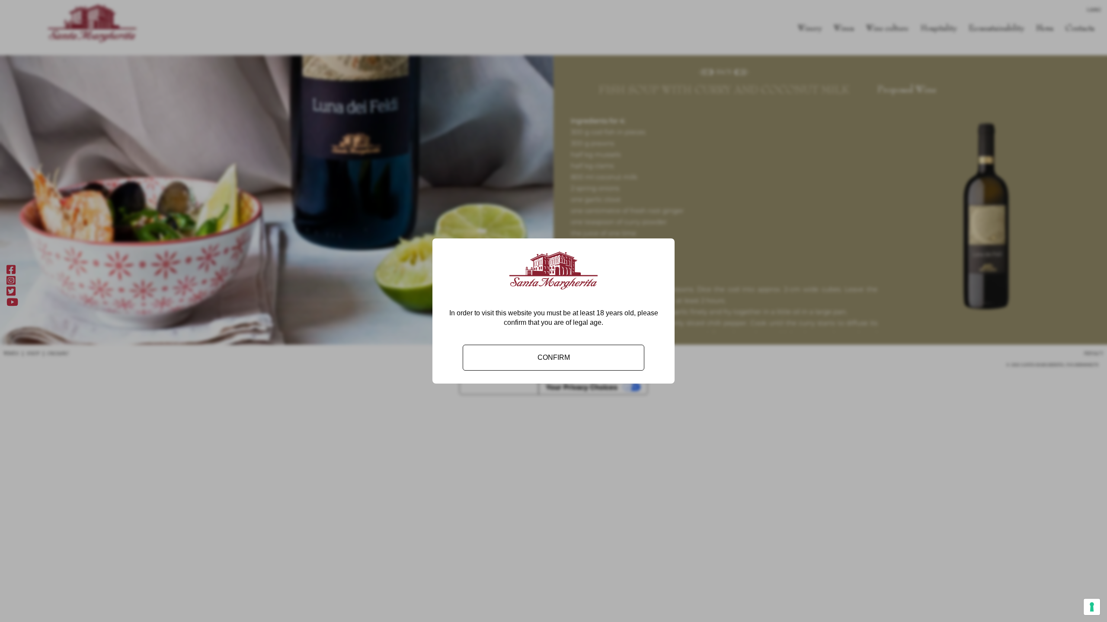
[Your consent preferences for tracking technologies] (1092, 607)
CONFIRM (554, 357)
